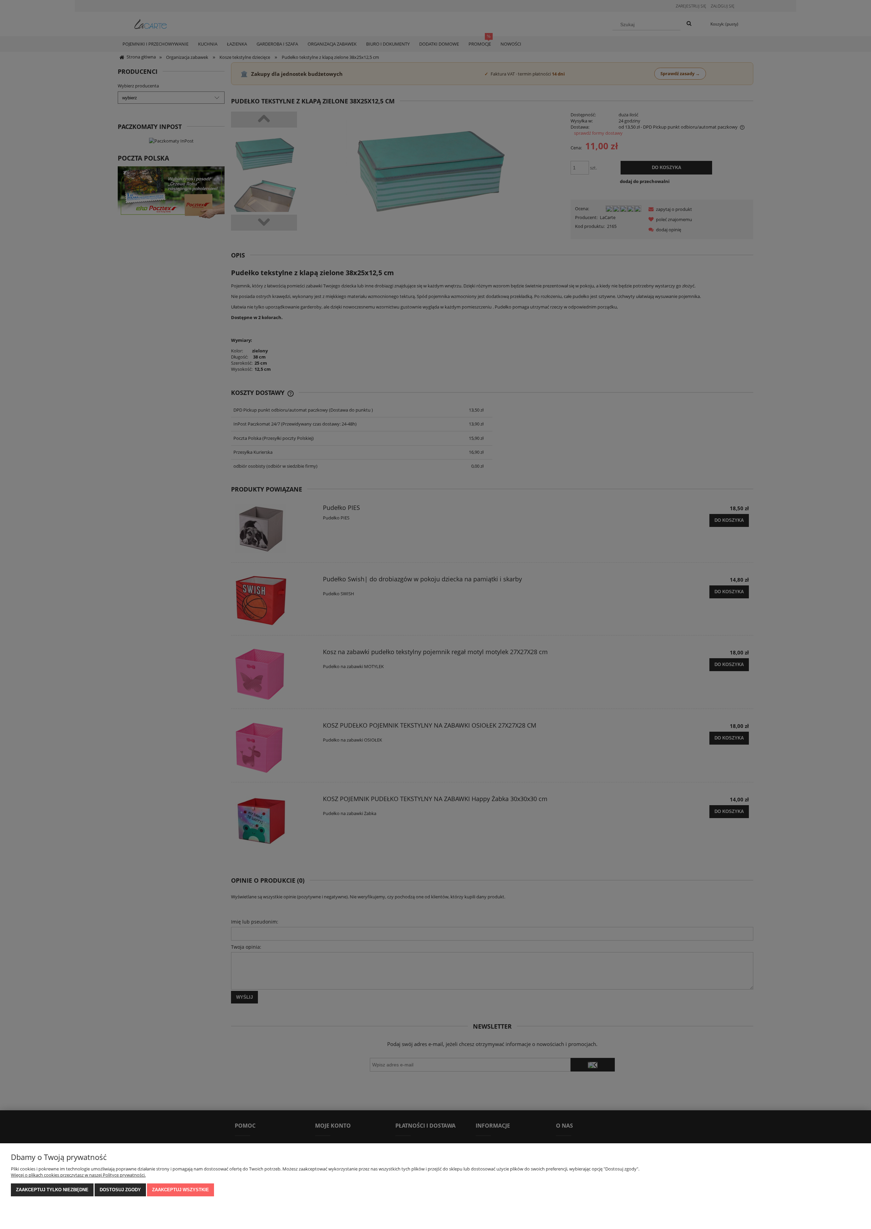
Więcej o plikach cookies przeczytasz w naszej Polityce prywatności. (78, 1175)
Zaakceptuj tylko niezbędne (52, 1189)
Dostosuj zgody (120, 1189)
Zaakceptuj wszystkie (180, 1189)
